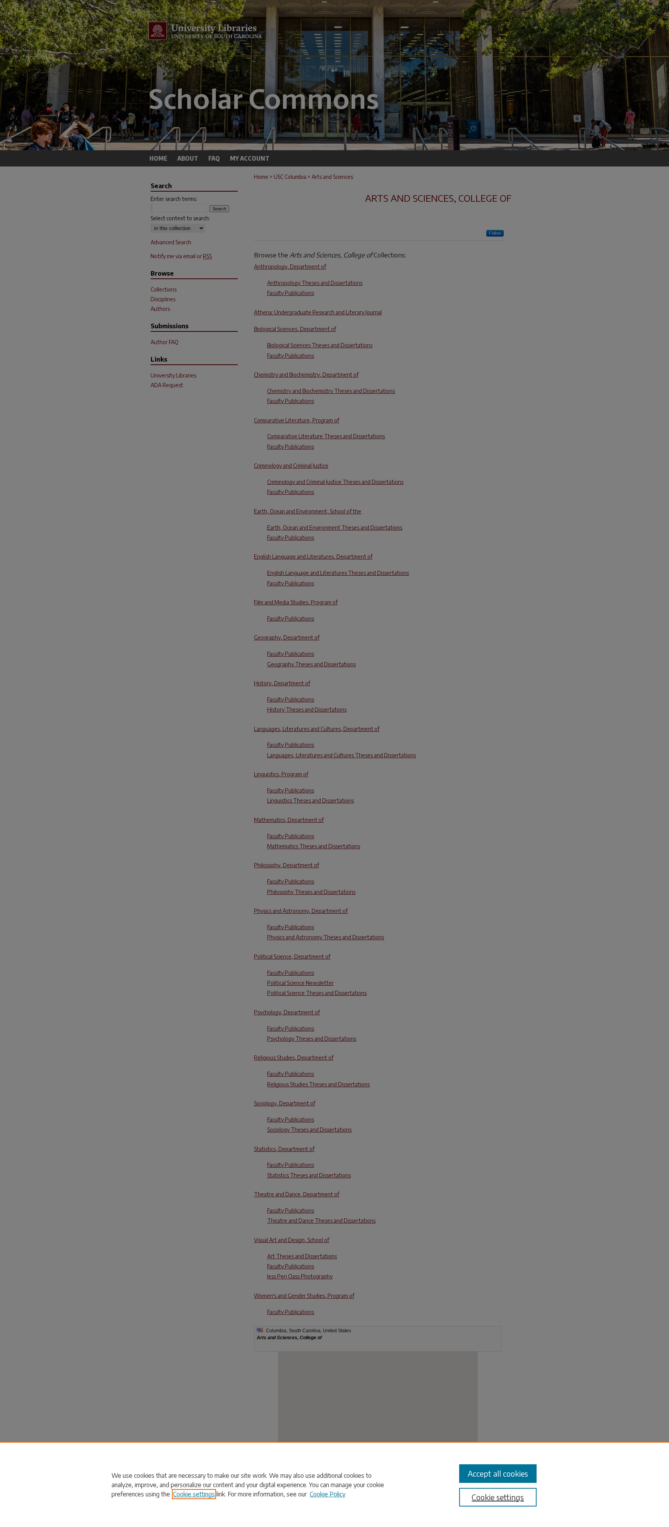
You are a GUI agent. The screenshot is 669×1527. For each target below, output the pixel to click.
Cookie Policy (327, 1494)
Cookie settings (194, 1494)
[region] (334, 1484)
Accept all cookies (498, 1473)
